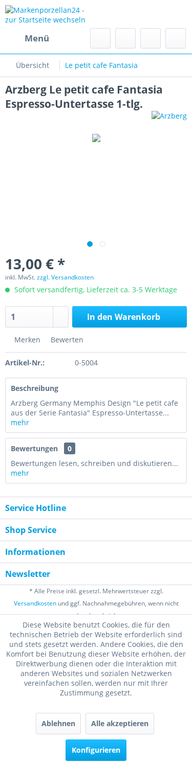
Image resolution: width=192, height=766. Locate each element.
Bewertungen (34, 448)
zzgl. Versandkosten (65, 277)
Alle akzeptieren (119, 723)
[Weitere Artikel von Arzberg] (169, 120)
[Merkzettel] (125, 38)
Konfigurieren (96, 750)
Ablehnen (58, 723)
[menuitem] (27, 38)
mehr (20, 422)
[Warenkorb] (175, 38)
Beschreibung (34, 388)
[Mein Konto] (150, 38)
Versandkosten (35, 603)
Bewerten (66, 339)
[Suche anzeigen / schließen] (100, 38)
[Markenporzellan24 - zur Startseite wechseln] (50, 14)
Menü (37, 38)
